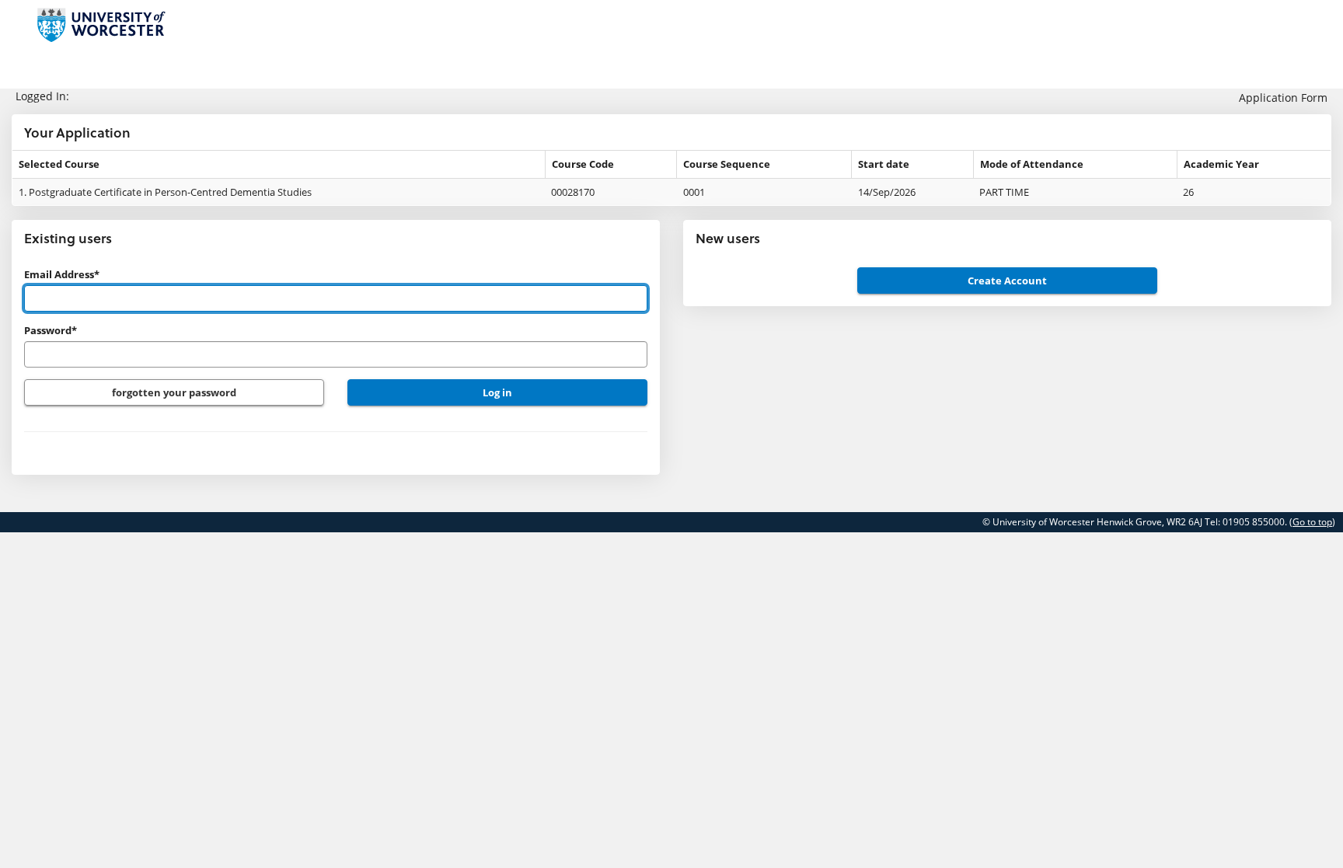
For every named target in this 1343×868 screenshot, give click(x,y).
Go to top (1312, 521)
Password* (50, 330)
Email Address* (61, 274)
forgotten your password (174, 392)
